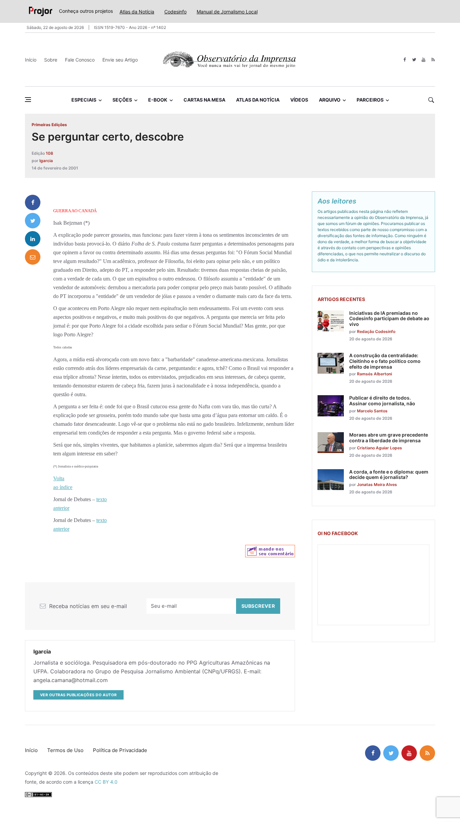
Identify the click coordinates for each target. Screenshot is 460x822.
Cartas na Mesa (204, 100)
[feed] (433, 59)
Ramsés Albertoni (374, 373)
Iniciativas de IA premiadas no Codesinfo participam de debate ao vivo (389, 318)
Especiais (83, 100)
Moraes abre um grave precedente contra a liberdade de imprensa (388, 437)
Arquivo (329, 100)
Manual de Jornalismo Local (227, 11)
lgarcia (46, 160)
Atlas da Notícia (137, 11)
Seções (122, 100)
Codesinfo (175, 11)
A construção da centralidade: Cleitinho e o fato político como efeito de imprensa (385, 361)
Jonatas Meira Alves (377, 484)
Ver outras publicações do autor (78, 695)
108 (49, 153)
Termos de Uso (65, 750)
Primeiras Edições (49, 124)
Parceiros (370, 100)
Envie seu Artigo (120, 60)
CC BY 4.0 (106, 782)
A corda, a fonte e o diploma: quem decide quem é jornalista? (388, 474)
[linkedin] (32, 239)
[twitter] (414, 59)
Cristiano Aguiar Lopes (379, 447)
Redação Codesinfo (376, 331)
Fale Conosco (80, 60)
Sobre (50, 60)
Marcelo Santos (372, 410)
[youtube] (423, 59)
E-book (157, 100)
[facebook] (404, 59)
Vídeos (299, 100)
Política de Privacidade (120, 750)
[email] (32, 257)
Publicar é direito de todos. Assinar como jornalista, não (382, 400)
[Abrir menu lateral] (28, 99)
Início (30, 60)
